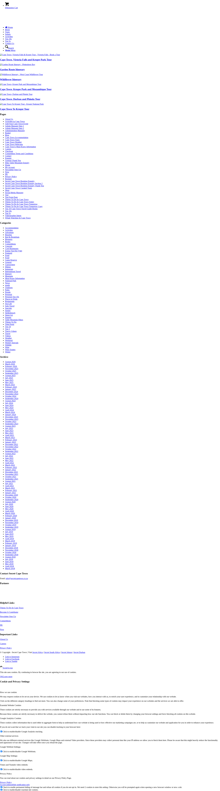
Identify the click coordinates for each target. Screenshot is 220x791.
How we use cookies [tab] (8, 692)
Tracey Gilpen (11, 331)
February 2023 (11, 440)
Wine (7, 347)
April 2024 (9, 410)
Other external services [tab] (9, 736)
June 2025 (9, 380)
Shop (7, 190)
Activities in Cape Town (15, 121)
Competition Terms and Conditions (19, 154)
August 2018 (10, 557)
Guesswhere (10, 265)
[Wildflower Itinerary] (21, 74)
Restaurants (9, 301)
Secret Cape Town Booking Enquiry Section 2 (24, 183)
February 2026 (11, 366)
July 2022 (9, 456)
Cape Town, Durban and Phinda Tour (20, 99)
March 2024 (10, 412)
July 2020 (9, 504)
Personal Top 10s (12, 297)
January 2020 (10, 518)
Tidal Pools (9, 324)
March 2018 (10, 568)
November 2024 (11, 394)
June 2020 (9, 506)
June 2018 (9, 562)
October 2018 (10, 552)
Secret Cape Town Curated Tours (18, 188)
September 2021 (11, 479)
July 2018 (9, 559)
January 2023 (10, 442)
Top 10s (8, 211)
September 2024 (11, 398)
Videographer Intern (13, 216)
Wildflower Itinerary (11, 79)
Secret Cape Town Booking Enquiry (20, 181)
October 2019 (10, 525)
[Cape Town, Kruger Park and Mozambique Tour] (20, 84)
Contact (8, 156)
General (8, 262)
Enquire (8, 158)
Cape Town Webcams (14, 144)
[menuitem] (112, 27)
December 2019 (11, 520)
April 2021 (9, 486)
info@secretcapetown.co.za (17, 578)
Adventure (9, 232)
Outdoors (9, 288)
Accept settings (6, 785)
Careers (8, 149)
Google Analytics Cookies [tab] (10, 718)
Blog (7, 135)
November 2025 (11, 369)
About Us (9, 119)
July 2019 (9, 532)
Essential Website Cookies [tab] (10, 705)
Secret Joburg (66, 652)
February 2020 (11, 516)
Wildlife (8, 345)
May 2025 (9, 382)
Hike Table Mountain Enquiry (17, 163)
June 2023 (9, 431)
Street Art (9, 315)
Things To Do (10, 322)
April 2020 (9, 511)
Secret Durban (79, 652)
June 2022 (9, 458)
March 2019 (10, 541)
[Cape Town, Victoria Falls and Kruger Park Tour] (30, 55)
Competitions (10, 244)
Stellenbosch (10, 313)
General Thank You (13, 160)
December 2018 (11, 548)
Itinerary (8, 274)
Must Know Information (15, 278)
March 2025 (10, 385)
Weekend (9, 340)
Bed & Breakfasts (12, 237)
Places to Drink (11, 299)
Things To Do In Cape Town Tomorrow (21, 204)
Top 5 (7, 329)
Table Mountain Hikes (14, 320)
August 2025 (10, 375)
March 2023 (10, 437)
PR (6, 174)
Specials (8, 308)
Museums (9, 276)
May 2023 (9, 433)
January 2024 (10, 414)
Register (8, 179)
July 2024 (9, 403)
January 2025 (10, 389)
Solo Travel (9, 306)
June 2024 (9, 405)
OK (1, 677)
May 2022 (9, 460)
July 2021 (9, 483)
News (7, 283)
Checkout (9, 151)
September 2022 (11, 451)
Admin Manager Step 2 (14, 128)
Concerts (8, 246)
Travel (7, 333)
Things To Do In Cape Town (17, 199)
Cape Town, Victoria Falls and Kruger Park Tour (26, 59)
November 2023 (11, 419)
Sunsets (8, 317)
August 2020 (10, 502)
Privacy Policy (11, 176)
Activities (9, 230)
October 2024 (10, 396)
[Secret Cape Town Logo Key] (19, 23)
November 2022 (11, 447)
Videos (8, 336)
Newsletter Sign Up (13, 170)
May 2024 (9, 408)
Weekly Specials (11, 343)
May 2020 (9, 509)
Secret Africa (37, 652)
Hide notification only (21, 785)
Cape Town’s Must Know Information (20, 147)
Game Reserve (11, 260)
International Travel (13, 271)
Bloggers (8, 239)
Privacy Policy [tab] (6, 774)
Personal (8, 294)
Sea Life (8, 304)
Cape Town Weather (13, 142)
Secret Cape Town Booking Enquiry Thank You (24, 186)
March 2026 (10, 364)
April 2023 (9, 435)
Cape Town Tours (12, 140)
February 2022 (11, 467)
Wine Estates (10, 350)
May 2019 (9, 536)
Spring (7, 310)
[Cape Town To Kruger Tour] (22, 104)
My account (10, 167)
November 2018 (11, 550)
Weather (8, 338)
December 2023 (11, 417)
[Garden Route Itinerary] (17, 64)
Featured (8, 253)
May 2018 (9, 564)
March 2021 (10, 488)
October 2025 (10, 371)
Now (7, 172)
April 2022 (9, 463)
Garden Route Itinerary (12, 69)
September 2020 (11, 499)
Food (7, 255)
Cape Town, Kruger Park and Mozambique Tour (26, 89)
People (8, 292)
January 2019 (10, 545)
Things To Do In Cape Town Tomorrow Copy (24, 206)
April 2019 (9, 539)
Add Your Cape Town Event (16, 124)
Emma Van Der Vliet (13, 251)
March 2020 (10, 513)
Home (7, 165)
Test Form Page (11, 197)
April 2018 (9, 566)
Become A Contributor (9, 612)
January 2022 (10, 470)
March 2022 (10, 465)
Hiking (8, 267)
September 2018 (11, 555)
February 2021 (11, 490)
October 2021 (10, 477)
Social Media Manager (14, 193)
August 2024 (10, 401)
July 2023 (9, 428)
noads (7, 285)
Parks (7, 290)
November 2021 (11, 474)
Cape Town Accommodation (16, 137)
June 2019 (9, 534)
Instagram (9, 269)
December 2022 (11, 444)
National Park (10, 281)
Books (7, 242)
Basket (8, 133)
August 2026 (10, 362)
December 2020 (11, 495)
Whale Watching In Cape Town (18, 218)
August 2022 (10, 454)
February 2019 (11, 543)
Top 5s (8, 213)
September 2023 (11, 424)
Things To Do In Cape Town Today (19, 202)
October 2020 (10, 497)
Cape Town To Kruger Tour (14, 109)
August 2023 (10, 426)
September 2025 (11, 373)
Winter (7, 352)
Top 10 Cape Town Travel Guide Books (21, 209)
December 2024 (11, 392)
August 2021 (10, 481)
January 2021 (10, 493)
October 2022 (10, 449)
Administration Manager (15, 131)
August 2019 (10, 529)
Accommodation (11, 228)
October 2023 (10, 421)
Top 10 (8, 327)
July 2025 (9, 378)
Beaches (8, 235)
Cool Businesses (11, 248)
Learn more (7, 677)
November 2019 (11, 522)
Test (6, 195)
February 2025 (11, 387)
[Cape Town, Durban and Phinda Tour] (16, 94)
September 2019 (11, 527)
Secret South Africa (52, 652)
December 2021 (11, 472)
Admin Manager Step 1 (14, 126)
